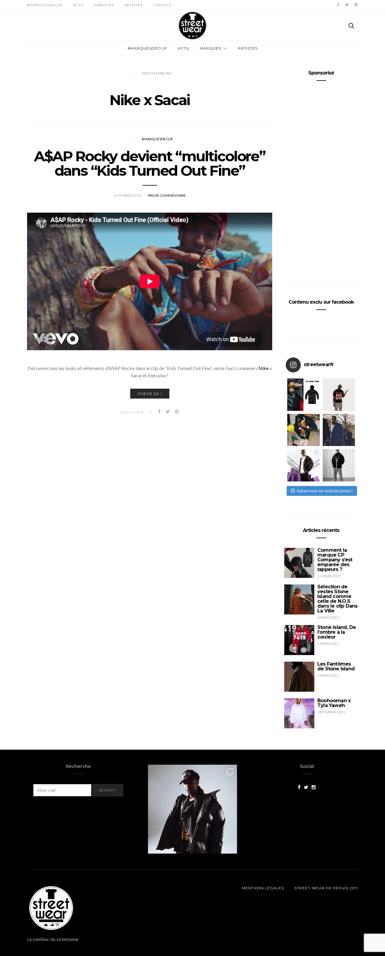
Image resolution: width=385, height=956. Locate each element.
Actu (78, 5)
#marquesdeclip (45, 5)
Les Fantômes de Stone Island (336, 666)
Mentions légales (263, 888)
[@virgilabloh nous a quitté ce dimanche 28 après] (339, 394)
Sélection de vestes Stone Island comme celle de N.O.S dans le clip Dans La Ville (337, 599)
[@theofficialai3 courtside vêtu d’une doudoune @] (303, 394)
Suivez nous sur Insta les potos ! (325, 490)
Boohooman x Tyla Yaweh (333, 703)
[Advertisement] (321, 180)
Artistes (133, 5)
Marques (104, 5)
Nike (263, 368)
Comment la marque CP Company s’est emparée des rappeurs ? (335, 559)
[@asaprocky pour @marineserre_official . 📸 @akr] (192, 809)
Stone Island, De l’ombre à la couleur (336, 632)
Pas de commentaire (167, 195)
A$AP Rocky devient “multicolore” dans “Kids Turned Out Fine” (149, 163)
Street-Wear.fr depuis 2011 (326, 888)
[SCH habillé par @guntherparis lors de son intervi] (339, 465)
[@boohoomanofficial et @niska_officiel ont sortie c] (303, 465)
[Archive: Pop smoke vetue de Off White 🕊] (339, 430)
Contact (162, 5)
